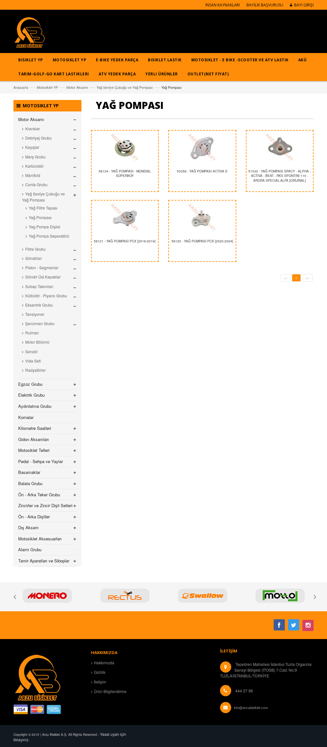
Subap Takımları (39, 286)
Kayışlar (32, 147)
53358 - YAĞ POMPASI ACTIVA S (202, 171)
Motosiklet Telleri (33, 450)
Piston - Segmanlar (41, 267)
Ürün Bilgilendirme (110, 691)
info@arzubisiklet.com (251, 707)
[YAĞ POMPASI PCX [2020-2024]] (202, 218)
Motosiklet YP (47, 87)
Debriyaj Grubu (38, 138)
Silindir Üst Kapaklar (43, 276)
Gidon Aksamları (33, 439)
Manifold (32, 175)
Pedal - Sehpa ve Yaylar (40, 461)
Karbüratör (34, 166)
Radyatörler (35, 370)
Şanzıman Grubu (40, 323)
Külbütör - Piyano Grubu (46, 295)
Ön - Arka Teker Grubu (39, 495)
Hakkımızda (104, 662)
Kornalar (26, 417)
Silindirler (33, 258)
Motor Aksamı (77, 87)
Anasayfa (20, 87)
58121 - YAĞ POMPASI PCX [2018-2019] (125, 241)
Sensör (31, 351)
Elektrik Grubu (31, 395)
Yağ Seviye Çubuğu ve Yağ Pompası (124, 87)
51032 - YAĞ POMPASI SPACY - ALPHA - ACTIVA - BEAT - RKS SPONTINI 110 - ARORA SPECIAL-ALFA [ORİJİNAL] (279, 176)
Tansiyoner (34, 314)
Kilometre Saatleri (34, 428)
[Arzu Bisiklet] (29, 34)
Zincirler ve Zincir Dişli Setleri (45, 505)
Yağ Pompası (40, 217)
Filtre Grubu (35, 249)
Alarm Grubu (30, 549)
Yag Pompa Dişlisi (44, 226)
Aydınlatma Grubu (34, 406)
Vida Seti (33, 360)
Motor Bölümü (37, 342)
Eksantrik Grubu (39, 305)
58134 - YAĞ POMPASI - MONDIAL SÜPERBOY (125, 173)
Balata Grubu (30, 483)
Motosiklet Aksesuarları (40, 539)
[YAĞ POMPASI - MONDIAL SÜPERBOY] (125, 148)
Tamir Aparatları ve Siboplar (43, 561)
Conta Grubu (36, 184)
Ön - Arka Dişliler (34, 517)
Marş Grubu (35, 156)
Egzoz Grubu (30, 384)
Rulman (32, 332)
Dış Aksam (28, 527)
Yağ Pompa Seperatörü (49, 236)
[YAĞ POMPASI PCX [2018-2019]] (125, 218)
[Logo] (37, 677)
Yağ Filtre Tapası (43, 207)
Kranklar (32, 128)
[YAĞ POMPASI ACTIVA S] (202, 148)
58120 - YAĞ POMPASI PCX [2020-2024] (202, 241)
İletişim (100, 681)
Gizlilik (99, 672)
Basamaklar (29, 472)
